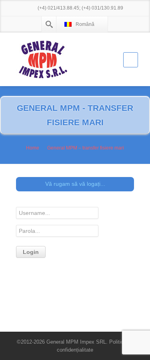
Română (85, 24)
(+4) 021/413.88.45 (58, 8)
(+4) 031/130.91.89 (102, 8)
